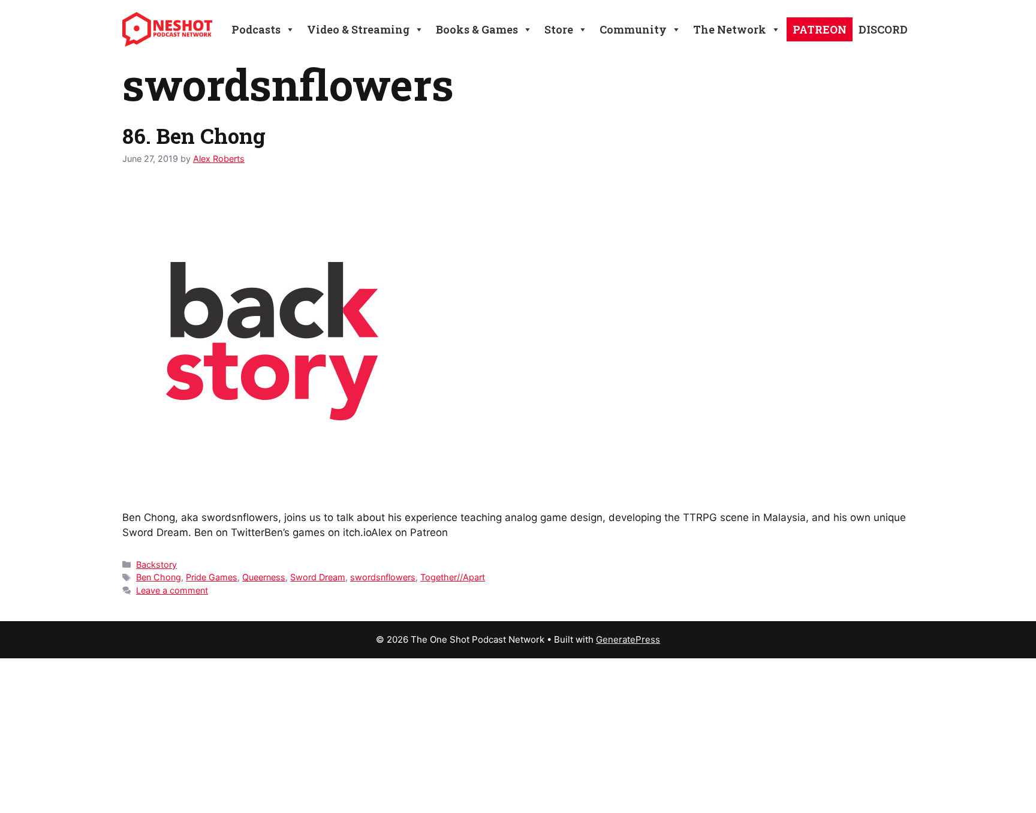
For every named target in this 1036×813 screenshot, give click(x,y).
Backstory (156, 564)
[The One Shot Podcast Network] (167, 29)
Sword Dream (317, 577)
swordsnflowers (382, 577)
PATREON (820, 29)
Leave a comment (172, 590)
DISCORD (883, 29)
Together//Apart (452, 577)
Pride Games (211, 577)
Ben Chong (158, 577)
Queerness (263, 577)
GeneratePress (628, 639)
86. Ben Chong (194, 135)
